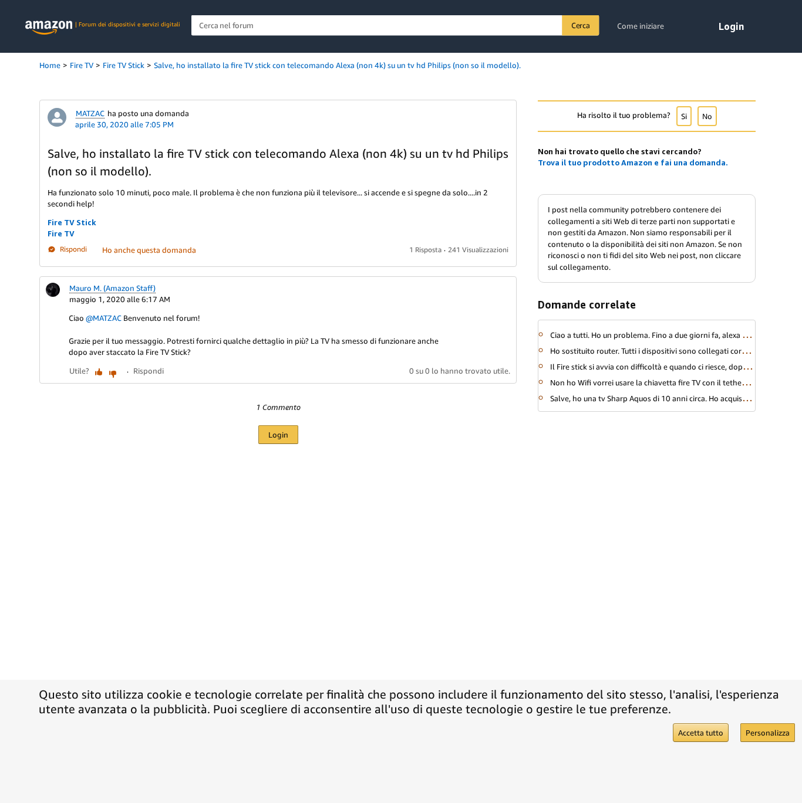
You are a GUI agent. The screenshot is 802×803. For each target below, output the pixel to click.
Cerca (580, 25)
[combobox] (395, 25)
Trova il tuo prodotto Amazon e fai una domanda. (633, 162)
